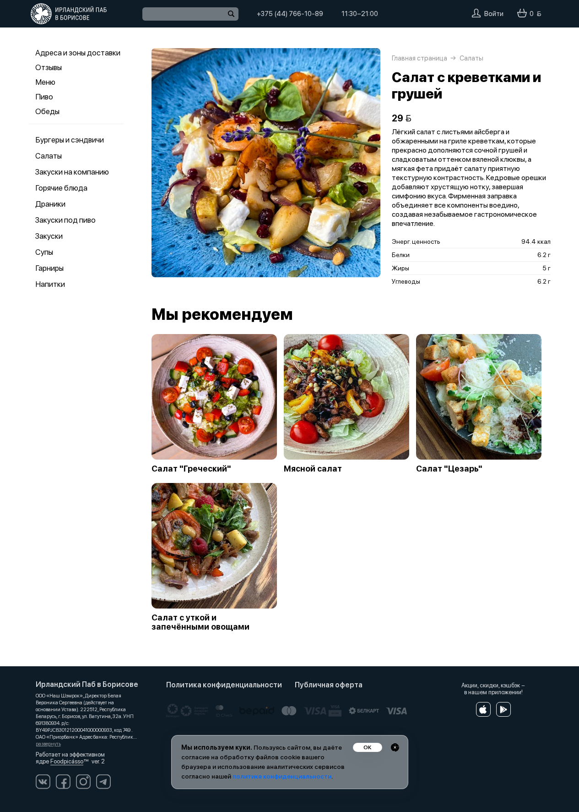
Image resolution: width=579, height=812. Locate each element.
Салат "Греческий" (191, 468)
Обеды (47, 111)
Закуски (49, 236)
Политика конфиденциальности (224, 684)
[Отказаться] (395, 747)
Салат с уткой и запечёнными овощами (200, 622)
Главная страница (419, 58)
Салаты (48, 155)
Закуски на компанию (72, 171)
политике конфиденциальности (282, 776)
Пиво (44, 96)
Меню (45, 82)
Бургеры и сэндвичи (69, 139)
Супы (44, 252)
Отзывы (48, 67)
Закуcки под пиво (65, 220)
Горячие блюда (61, 187)
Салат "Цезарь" (449, 468)
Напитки (50, 284)
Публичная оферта (329, 684)
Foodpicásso (66, 761)
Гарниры (49, 268)
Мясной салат (313, 468)
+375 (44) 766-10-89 (290, 14)
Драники (50, 203)
